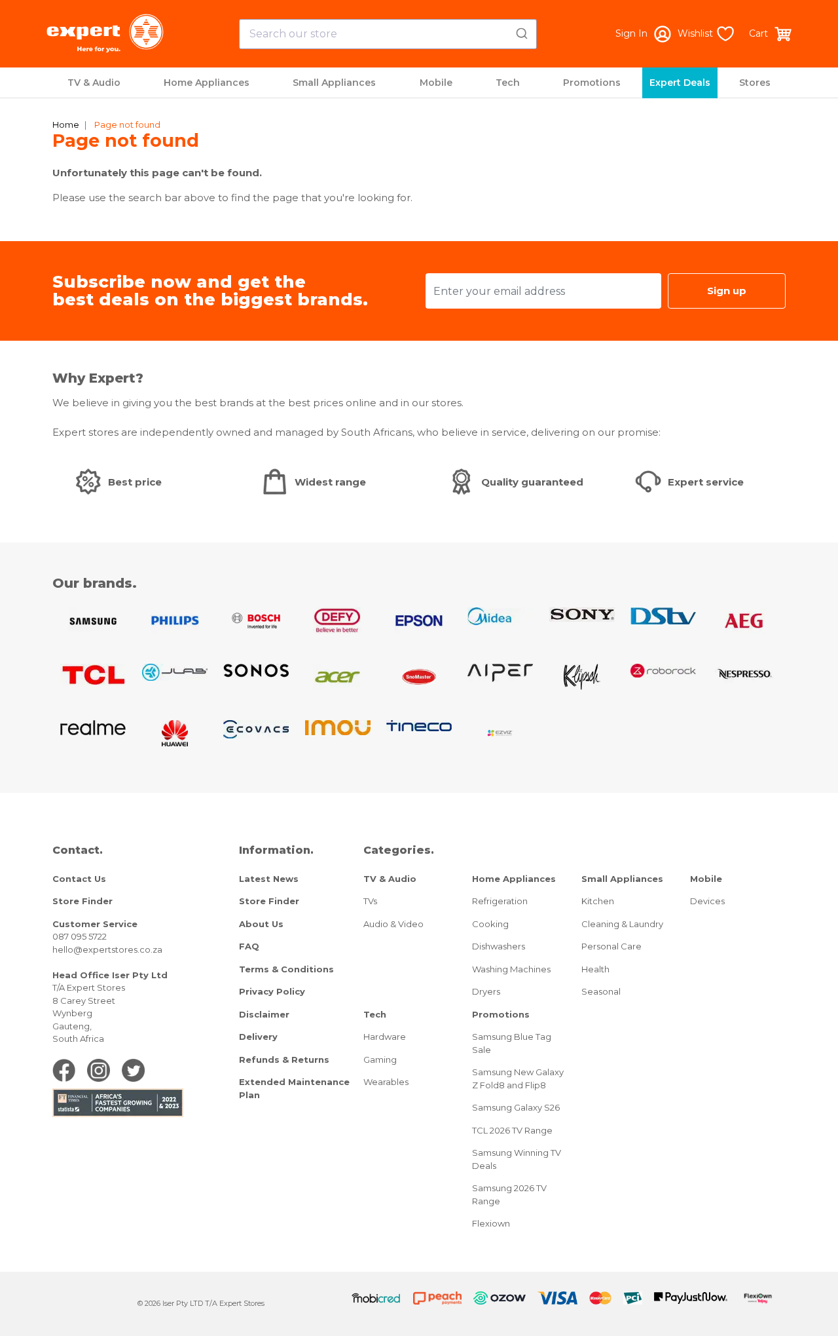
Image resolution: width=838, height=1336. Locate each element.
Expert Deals (679, 82)
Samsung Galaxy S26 (516, 1107)
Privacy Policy (272, 991)
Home (65, 124)
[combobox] (388, 34)
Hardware (384, 1036)
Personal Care (611, 946)
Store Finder (82, 901)
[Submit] (520, 31)
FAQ (249, 946)
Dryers (486, 991)
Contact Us (79, 878)
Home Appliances (206, 82)
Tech (508, 82)
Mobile (436, 82)
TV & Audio (93, 82)
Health (595, 969)
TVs (370, 901)
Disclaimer (264, 1014)
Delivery (258, 1036)
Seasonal (601, 991)
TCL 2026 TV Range (512, 1130)
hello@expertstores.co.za (107, 949)
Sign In (631, 33)
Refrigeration (500, 901)
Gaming (380, 1059)
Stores (755, 82)
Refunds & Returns (284, 1059)
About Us (261, 924)
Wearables (386, 1082)
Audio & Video (393, 924)
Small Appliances (334, 82)
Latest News (269, 878)
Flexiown (491, 1223)
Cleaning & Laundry (622, 924)
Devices (707, 901)
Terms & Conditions (286, 969)
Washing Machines (511, 969)
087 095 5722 (79, 936)
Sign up (726, 290)
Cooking (490, 924)
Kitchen (597, 901)
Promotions (592, 82)
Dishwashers (498, 946)
